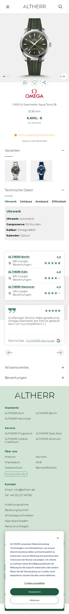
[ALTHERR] (34, 6)
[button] (53, 6)
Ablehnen (34, 600)
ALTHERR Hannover (41, 340)
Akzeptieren (34, 591)
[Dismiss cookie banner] (58, 538)
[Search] (60, 6)
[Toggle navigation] (8, 6)
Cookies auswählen (34, 583)
